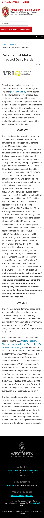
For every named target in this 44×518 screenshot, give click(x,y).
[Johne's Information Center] (5, 11)
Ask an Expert (35, 503)
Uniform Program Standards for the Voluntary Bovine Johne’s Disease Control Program (21, 344)
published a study (18, 91)
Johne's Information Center (25, 9)
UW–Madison (16, 2)
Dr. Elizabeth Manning (30, 470)
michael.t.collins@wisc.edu (22, 495)
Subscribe (11, 485)
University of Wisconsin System (30, 512)
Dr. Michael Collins (12, 470)
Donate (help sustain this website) (15, 29)
